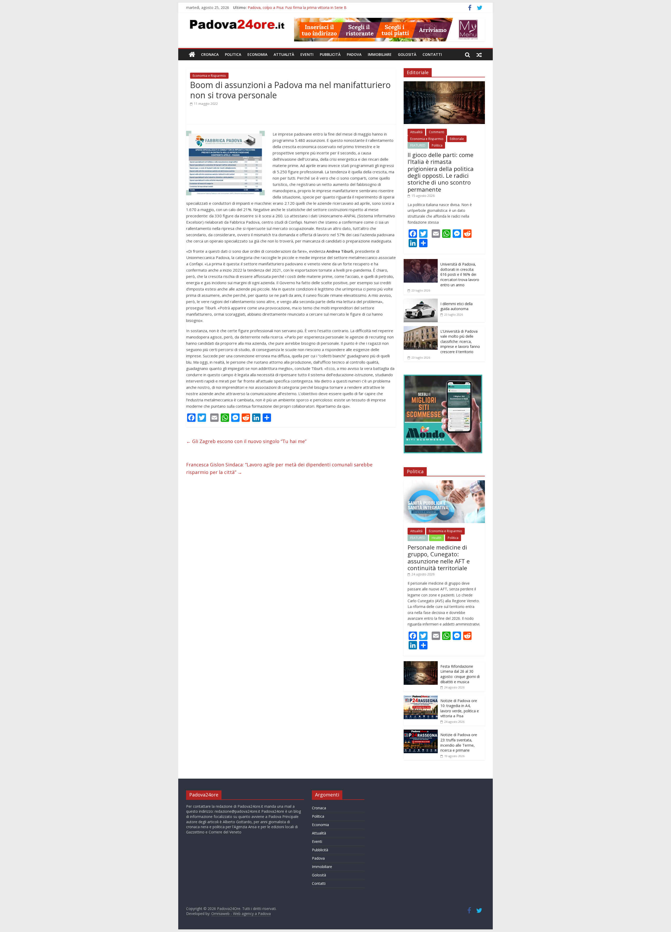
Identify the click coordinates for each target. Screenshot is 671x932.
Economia (257, 54)
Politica (233, 54)
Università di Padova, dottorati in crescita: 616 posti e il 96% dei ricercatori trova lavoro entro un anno (459, 274)
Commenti (436, 132)
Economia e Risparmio (209, 75)
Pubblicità (330, 54)
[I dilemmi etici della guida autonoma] (421, 301)
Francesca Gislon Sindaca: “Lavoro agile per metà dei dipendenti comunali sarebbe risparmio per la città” (279, 468)
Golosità (407, 54)
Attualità (284, 54)
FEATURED (417, 145)
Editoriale (457, 139)
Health (436, 538)
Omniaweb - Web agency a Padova (241, 913)
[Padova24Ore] (192, 54)
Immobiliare (380, 54)
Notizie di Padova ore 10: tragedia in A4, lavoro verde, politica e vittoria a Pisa (459, 708)
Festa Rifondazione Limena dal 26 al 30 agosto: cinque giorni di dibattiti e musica (460, 674)
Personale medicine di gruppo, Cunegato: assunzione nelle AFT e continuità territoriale (321, 7)
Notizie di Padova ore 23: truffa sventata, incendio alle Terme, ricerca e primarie (458, 742)
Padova (354, 54)
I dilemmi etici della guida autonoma (456, 306)
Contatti (432, 54)
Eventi (306, 54)
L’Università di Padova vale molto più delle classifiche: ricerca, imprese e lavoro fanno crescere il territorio (460, 341)
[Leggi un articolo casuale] (479, 54)
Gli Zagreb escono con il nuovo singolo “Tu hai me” (246, 441)
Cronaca (210, 54)
